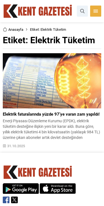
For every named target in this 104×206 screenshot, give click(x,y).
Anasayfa (15, 29)
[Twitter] (14, 200)
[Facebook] (6, 200)
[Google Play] (21, 191)
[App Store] (58, 191)
